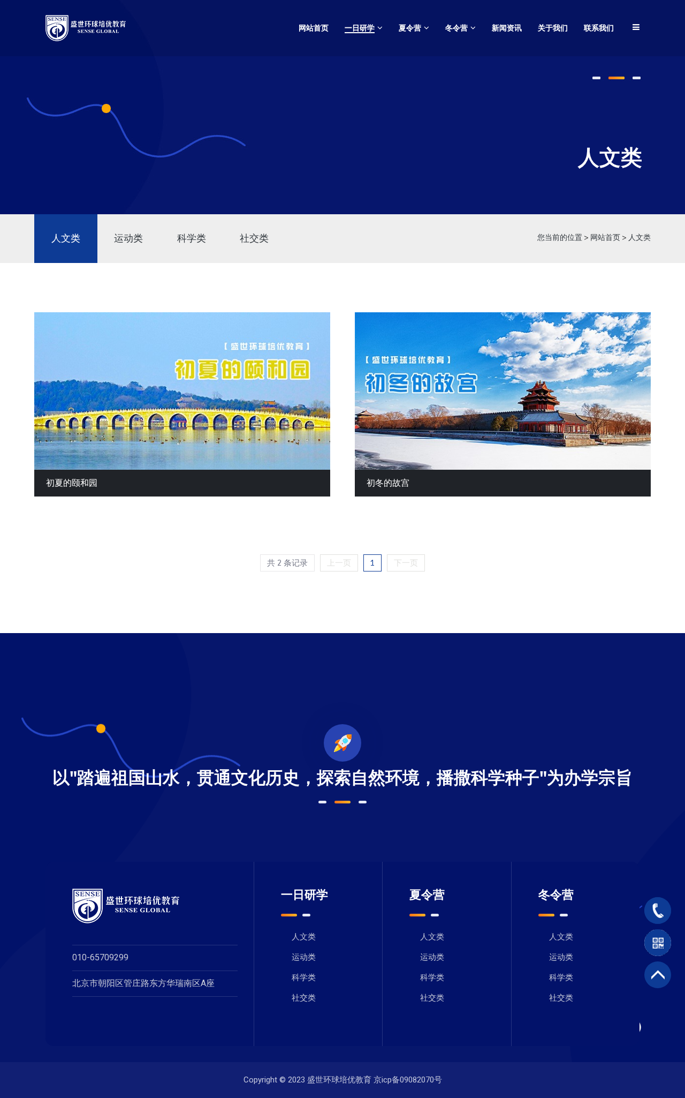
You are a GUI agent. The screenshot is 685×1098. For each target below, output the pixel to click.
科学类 (191, 238)
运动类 (128, 238)
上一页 (339, 563)
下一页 (406, 563)
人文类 (65, 238)
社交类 (254, 238)
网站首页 (605, 237)
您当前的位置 (559, 237)
